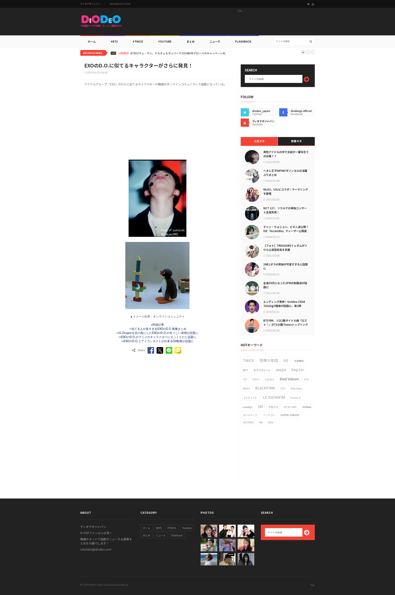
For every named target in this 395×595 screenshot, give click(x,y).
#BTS (114, 41)
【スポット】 (250, 397)
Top (312, 585)
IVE (286, 360)
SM (260, 406)
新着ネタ (296, 141)
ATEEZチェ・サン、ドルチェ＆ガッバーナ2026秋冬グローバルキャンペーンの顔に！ (181, 53)
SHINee (306, 407)
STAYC (256, 379)
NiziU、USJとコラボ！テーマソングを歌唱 (285, 191)
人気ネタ (259, 141)
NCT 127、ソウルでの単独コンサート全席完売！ (285, 210)
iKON (270, 422)
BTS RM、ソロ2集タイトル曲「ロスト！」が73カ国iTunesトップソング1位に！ (285, 324)
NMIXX (246, 388)
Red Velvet (289, 378)
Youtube (187, 528)
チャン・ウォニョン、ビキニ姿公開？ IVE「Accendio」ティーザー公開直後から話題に (286, 231)
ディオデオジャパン (90, 3)
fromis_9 (295, 397)
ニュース (215, 41)
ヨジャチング (250, 415)
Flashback (243, 41)
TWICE (248, 360)
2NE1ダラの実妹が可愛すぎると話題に (285, 266)
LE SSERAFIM (274, 397)
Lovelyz (247, 407)
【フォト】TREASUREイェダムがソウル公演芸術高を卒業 (285, 248)
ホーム (92, 41)
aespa (281, 369)
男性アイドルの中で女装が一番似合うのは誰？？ (286, 154)
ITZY (282, 388)
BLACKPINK (265, 387)
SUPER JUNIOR (289, 415)
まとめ (191, 41)
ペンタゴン (269, 415)
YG (261, 422)
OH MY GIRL (290, 407)
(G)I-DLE (269, 379)
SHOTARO (248, 422)
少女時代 (299, 361)
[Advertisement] (240, 23)
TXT (245, 379)
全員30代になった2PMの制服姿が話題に (285, 285)
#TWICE (171, 528)
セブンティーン (261, 370)
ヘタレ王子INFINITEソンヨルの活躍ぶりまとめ (285, 173)
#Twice (138, 41)
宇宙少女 (273, 407)
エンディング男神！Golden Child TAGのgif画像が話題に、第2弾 (284, 304)
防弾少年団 (268, 360)
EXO (306, 379)
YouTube (165, 41)
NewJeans (296, 388)
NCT (245, 370)
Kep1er (297, 369)
